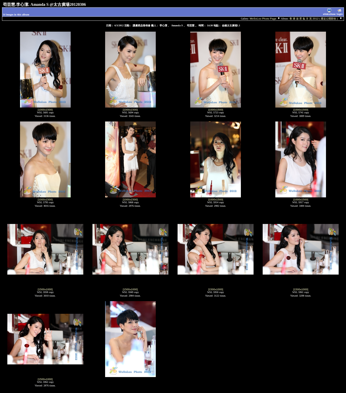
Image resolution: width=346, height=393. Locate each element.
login (340, 14)
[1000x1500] (45, 109)
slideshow (329, 14)
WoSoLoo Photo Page (263, 18)
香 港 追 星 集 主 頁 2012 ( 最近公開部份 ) (314, 18)
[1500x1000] (45, 289)
